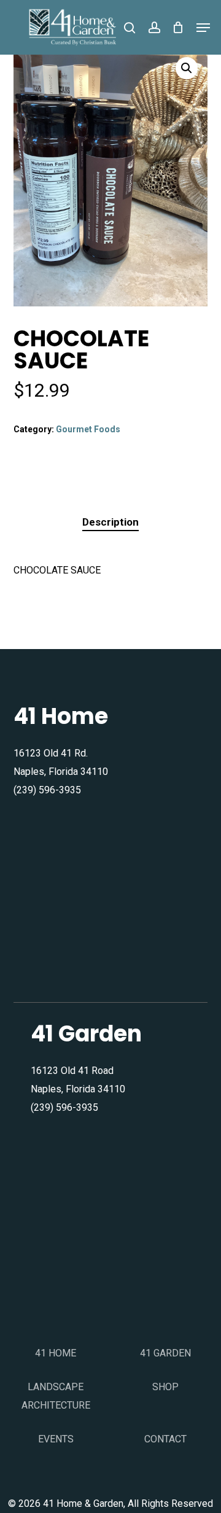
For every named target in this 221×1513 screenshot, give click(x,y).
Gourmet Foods (88, 429)
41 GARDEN (165, 1353)
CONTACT (165, 1439)
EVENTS (56, 1439)
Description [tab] (110, 522)
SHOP (165, 1387)
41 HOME (55, 1353)
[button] (203, 27)
